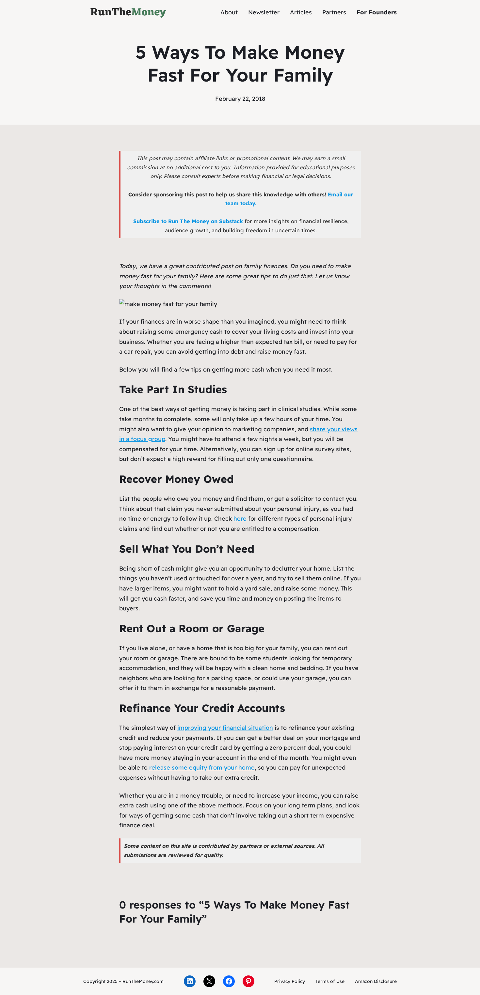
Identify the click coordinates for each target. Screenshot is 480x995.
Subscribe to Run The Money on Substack (188, 221)
